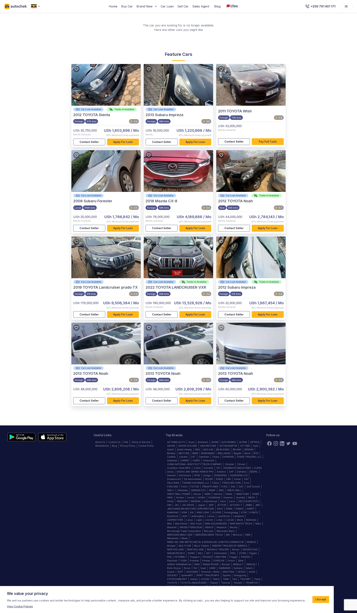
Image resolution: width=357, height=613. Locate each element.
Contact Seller (89, 141)
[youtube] (295, 443)
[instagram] (276, 443)
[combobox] (36, 6)
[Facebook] (269, 443)
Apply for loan (123, 141)
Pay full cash (268, 141)
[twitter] (288, 443)
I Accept (320, 599)
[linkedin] (282, 443)
